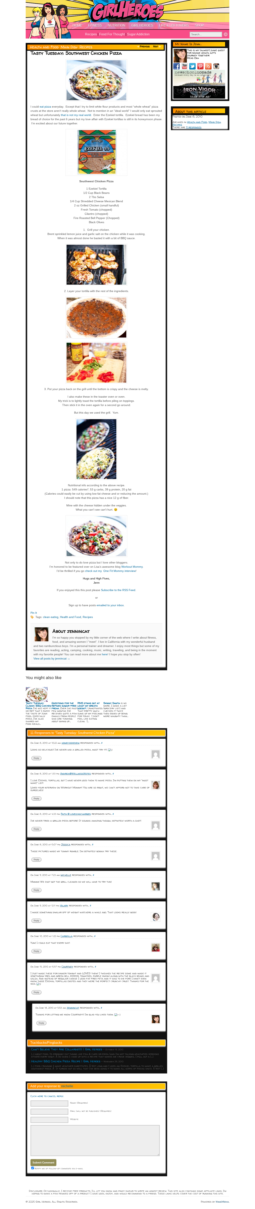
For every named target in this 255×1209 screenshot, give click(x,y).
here (105, 654)
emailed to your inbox (110, 605)
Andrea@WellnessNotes (75, 773)
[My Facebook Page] (177, 68)
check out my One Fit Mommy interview (110, 570)
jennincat (73, 1007)
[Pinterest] (201, 68)
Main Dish (69, 47)
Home (77, 25)
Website (74, 1119)
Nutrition (116, 25)
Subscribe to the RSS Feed (118, 590)
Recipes (91, 34)
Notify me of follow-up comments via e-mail (58, 1168)
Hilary (64, 905)
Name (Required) (79, 1102)
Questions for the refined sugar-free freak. (64, 705)
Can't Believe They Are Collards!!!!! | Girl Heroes (66, 1049)
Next (155, 46)
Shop (199, 25)
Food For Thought (112, 34)
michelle (67, 1086)
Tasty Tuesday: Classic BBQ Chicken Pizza (38, 705)
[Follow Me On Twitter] (193, 68)
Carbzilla (67, 936)
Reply (36, 758)
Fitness (95, 25)
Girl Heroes (142, 25)
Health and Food (44, 47)
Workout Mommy (132, 566)
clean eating (50, 617)
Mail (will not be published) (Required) (90, 1111)
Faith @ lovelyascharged (76, 814)
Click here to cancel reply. (47, 1096)
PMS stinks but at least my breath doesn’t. (88, 705)
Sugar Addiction (138, 34)
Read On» (193, 58)
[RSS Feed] (209, 68)
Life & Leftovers (174, 25)
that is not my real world (76, 115)
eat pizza (45, 106)
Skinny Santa (111, 703)
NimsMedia (222, 1201)
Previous (145, 46)
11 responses (193, 127)
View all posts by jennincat (51, 658)
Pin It (33, 612)
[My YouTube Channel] (185, 68)
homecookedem (70, 743)
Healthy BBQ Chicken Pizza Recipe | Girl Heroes (65, 1061)
